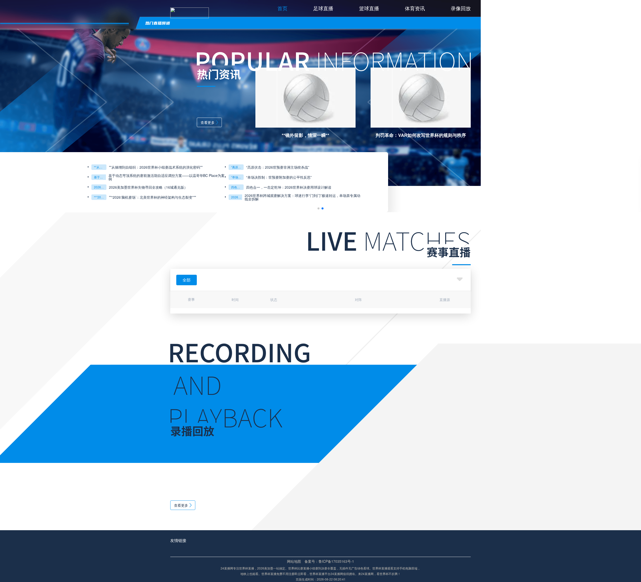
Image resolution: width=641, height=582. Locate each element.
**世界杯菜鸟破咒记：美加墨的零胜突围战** (237, 187)
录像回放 (461, 8)
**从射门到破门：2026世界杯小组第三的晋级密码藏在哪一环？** (100, 187)
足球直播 (323, 8)
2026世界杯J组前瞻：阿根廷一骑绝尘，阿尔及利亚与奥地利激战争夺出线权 (303, 167)
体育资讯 (415, 8)
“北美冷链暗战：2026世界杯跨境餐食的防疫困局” (237, 177)
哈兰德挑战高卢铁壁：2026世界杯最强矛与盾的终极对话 (100, 167)
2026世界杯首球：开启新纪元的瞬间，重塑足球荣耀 (150, 197)
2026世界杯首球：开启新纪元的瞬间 (100, 197)
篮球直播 (369, 8)
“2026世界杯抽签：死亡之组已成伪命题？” (237, 197)
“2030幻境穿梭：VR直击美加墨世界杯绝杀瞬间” (100, 177)
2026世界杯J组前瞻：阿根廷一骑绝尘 (237, 167)
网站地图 (294, 561)
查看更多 (208, 122)
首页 (282, 8)
